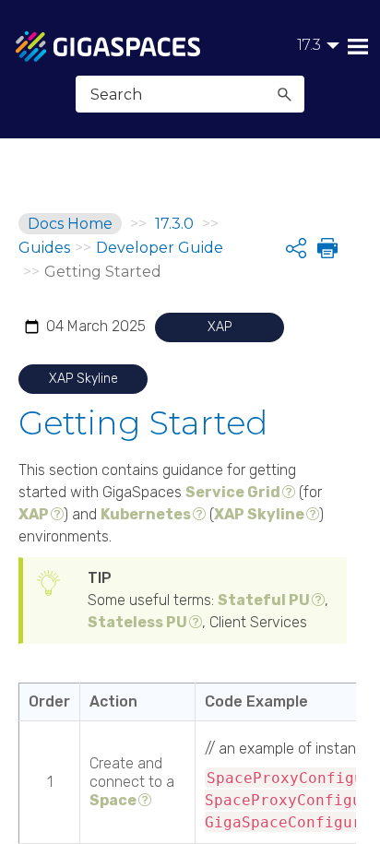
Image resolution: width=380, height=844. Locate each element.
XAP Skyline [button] (259, 514)
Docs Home (70, 223)
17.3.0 (174, 223)
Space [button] (113, 800)
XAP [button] (33, 514)
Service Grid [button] (232, 492)
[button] (285, 94)
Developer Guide (159, 247)
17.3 (309, 44)
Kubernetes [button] (146, 514)
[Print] (326, 248)
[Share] (296, 248)
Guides (44, 247)
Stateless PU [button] (137, 622)
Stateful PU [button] (264, 600)
